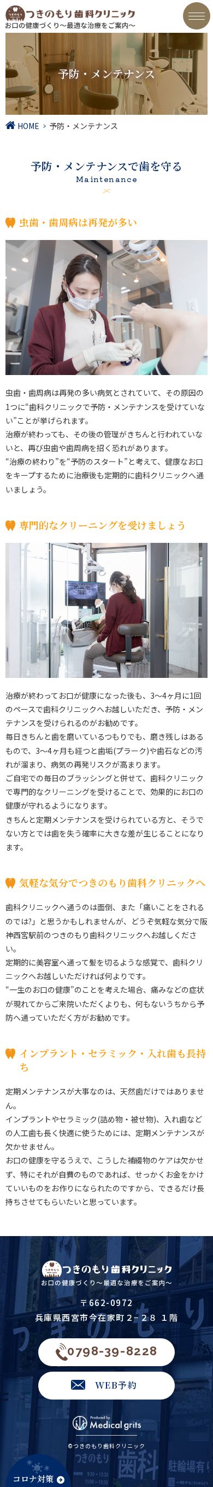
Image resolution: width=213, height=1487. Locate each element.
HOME (28, 125)
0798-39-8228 (112, 1351)
